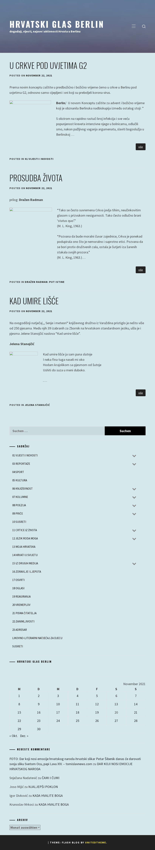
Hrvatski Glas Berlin (56, 24)
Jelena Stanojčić (37, 405)
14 (135, 704)
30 (38, 729)
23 (38, 720)
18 (77, 712)
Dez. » (24, 736)
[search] (144, 26)
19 (97, 712)
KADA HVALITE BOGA (48, 795)
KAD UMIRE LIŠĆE (34, 301)
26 (97, 720)
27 (116, 720)
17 (58, 712)
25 (77, 720)
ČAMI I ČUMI (50, 778)
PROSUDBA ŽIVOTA (35, 178)
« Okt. (13, 736)
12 (97, 704)
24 (58, 720)
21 (135, 712)
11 (77, 704)
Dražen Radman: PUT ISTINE (44, 282)
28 (135, 720)
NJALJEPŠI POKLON (43, 787)
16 (38, 712)
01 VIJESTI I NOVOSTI (39, 159)
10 (58, 704)
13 (116, 704)
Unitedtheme (95, 842)
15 (19, 712)
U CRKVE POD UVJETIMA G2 (48, 65)
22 (19, 720)
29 (19, 729)
